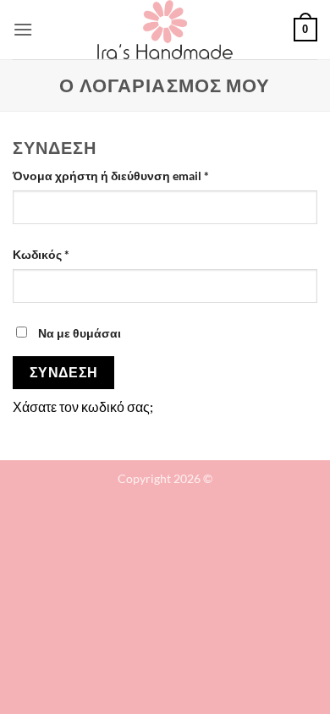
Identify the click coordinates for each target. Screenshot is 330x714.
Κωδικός (70, 253)
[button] (23, 29)
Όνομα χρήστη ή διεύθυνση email (140, 175)
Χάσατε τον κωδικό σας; (83, 406)
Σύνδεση (64, 372)
